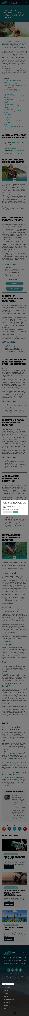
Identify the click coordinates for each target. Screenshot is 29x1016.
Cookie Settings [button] (7, 512)
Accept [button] (15, 512)
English (5, 984)
